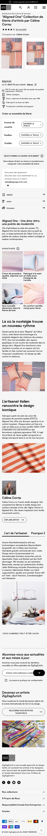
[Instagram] (13, 783)
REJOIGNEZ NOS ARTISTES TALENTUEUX (21, 711)
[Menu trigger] (44, 7)
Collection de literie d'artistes (16, 14)
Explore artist (11, 520)
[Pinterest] (18, 783)
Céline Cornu (22, 34)
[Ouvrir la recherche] (20, 7)
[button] (35, 7)
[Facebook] (3, 783)
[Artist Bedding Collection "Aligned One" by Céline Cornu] (12, 53)
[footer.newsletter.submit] (39, 673)
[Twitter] (8, 783)
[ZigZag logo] (6, 7)
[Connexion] (28, 7)
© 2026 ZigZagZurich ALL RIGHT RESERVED (19, 832)
